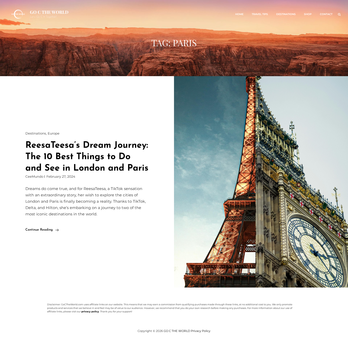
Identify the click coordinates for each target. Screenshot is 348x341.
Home (239, 14)
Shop (308, 14)
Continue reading (42, 230)
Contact (326, 14)
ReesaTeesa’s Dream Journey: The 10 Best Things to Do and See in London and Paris (86, 157)
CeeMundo (34, 177)
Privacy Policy (200, 331)
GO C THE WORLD (49, 12)
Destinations (286, 14)
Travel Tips (260, 14)
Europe (53, 133)
